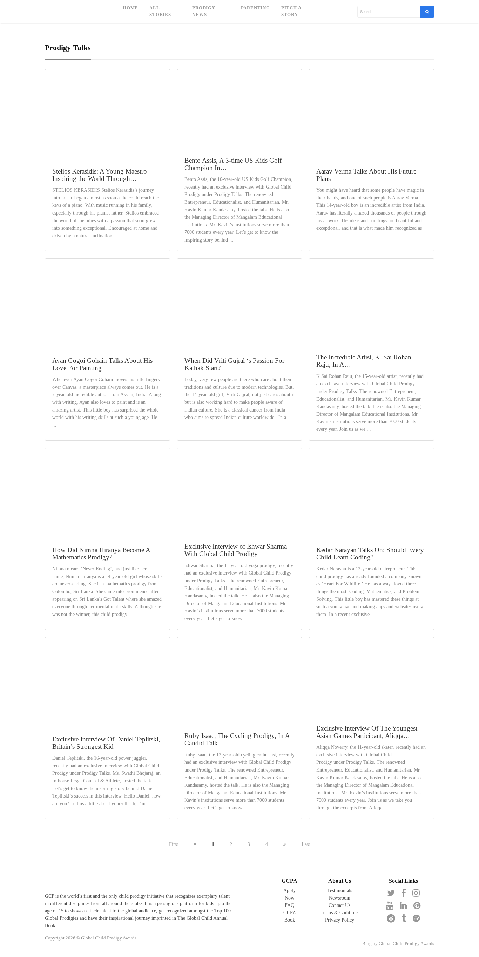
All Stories (160, 11)
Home (130, 8)
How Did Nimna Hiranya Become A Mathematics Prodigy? (101, 553)
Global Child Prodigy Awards (406, 943)
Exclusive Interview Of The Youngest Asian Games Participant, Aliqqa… (366, 732)
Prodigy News (203, 11)
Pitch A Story (291, 11)
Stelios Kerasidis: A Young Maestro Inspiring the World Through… (99, 175)
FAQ (289, 905)
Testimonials (339, 890)
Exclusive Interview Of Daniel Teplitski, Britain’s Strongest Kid (106, 742)
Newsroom (339, 898)
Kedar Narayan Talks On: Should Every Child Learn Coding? (370, 553)
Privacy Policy (339, 920)
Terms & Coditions (339, 912)
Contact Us (339, 905)
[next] (284, 844)
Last (306, 844)
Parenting (255, 8)
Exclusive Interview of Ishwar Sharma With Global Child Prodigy (235, 550)
